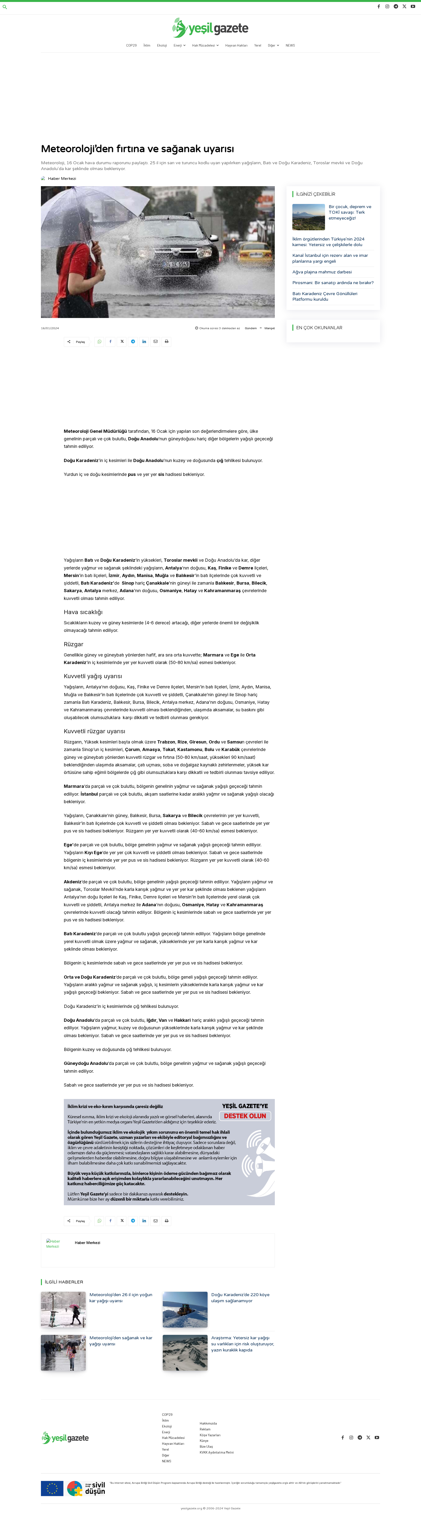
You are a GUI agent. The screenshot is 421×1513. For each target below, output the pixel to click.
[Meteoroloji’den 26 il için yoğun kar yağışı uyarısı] (63, 1310)
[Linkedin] (144, 342)
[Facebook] (379, 7)
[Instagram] (387, 7)
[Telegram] (396, 7)
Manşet (270, 328)
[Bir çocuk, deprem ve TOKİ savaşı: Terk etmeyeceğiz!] (308, 217)
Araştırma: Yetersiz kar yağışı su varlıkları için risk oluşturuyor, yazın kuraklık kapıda (242, 1344)
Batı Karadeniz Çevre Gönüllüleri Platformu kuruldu (324, 296)
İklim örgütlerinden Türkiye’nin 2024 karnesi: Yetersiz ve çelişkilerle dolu (328, 241)
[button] (5, 7)
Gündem (251, 328)
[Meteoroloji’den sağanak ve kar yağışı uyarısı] (63, 1353)
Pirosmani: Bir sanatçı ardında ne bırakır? (333, 282)
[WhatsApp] (99, 342)
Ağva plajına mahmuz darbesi (322, 272)
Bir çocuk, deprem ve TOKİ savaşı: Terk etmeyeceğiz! (350, 212)
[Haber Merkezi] (44, 178)
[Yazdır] (166, 342)
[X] (405, 7)
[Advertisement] (210, 89)
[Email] (155, 342)
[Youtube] (413, 7)
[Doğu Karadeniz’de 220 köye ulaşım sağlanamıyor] (185, 1310)
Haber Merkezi (62, 178)
